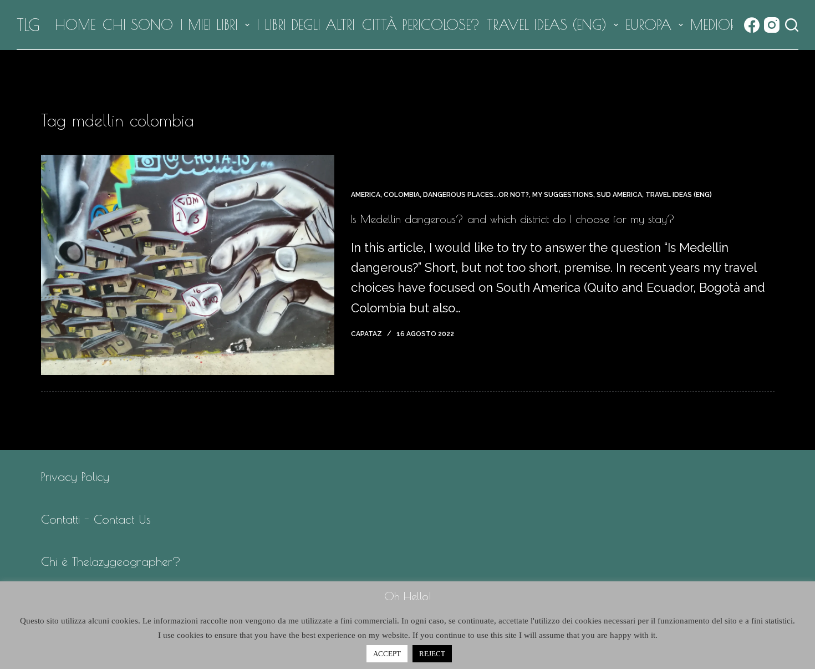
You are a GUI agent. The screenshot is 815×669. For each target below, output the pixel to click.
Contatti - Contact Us (96, 519)
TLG (28, 24)
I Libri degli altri (306, 25)
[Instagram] (772, 25)
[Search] (791, 25)
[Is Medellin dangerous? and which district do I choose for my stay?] (187, 265)
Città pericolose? (421, 25)
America (365, 195)
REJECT (432, 654)
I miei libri (209, 25)
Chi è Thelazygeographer (106, 561)
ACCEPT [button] (387, 654)
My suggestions (562, 195)
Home (75, 25)
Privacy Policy (75, 476)
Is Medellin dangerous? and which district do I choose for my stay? (513, 218)
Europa (648, 25)
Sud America (619, 195)
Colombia (402, 195)
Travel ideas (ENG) (547, 25)
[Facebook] (752, 25)
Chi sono (138, 25)
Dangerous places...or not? (476, 195)
